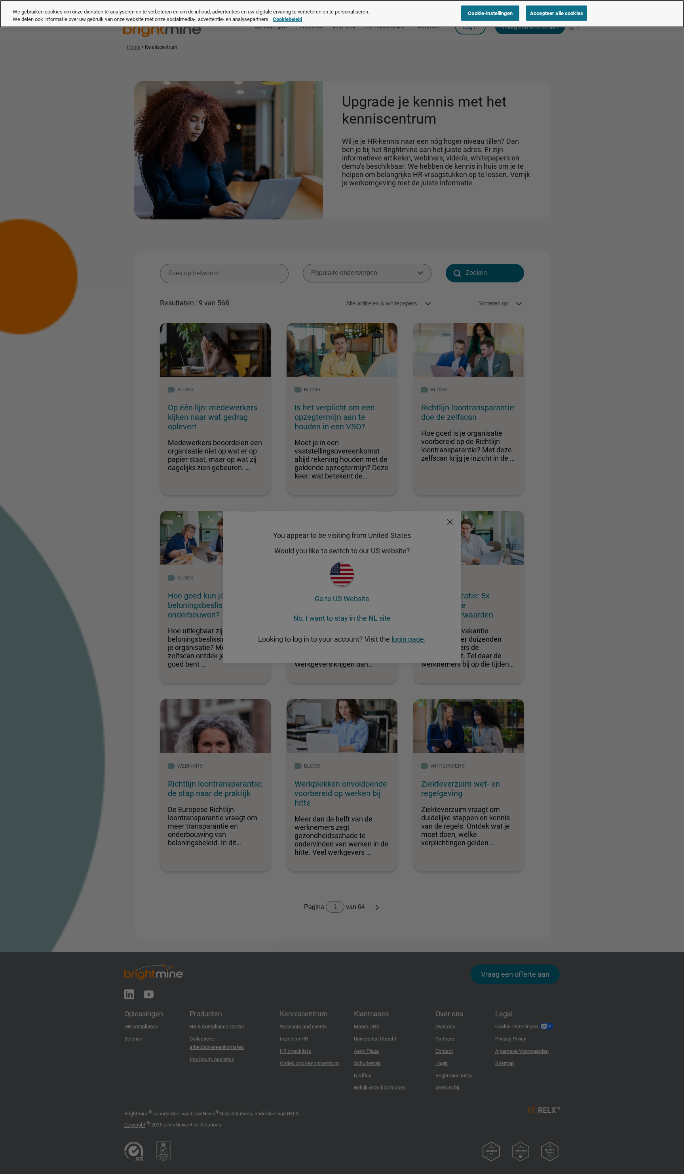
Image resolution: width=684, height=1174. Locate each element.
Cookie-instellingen (490, 13)
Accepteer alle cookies (556, 13)
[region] (342, 13)
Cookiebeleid (287, 20)
